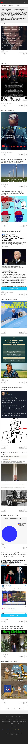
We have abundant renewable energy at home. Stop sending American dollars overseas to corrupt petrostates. (13, 161)
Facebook (4, 729)
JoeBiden (4, 5)
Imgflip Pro (7, 716)
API (7, 723)
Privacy (24, 721)
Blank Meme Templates (7, 719)
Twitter (9, 729)
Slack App (12, 723)
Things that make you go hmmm (11, 231)
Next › (20, 708)
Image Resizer (15, 721)
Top (11, 5)
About (20, 721)
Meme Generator (19, 716)
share (20, 53)
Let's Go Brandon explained (9, 24)
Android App (14, 729)
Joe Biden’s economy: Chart (10, 515)
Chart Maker (23, 719)
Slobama (3, 50)
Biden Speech (5, 64)
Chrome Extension (22, 729)
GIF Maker (13, 716)
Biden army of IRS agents (9, 299)
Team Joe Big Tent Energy (9, 661)
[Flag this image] (26, 54)
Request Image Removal (20, 723)
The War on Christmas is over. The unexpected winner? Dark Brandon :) (12, 627)
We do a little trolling (7, 110)
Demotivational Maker (6, 721)
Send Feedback (14, 726)
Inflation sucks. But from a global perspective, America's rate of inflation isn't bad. (13, 193)
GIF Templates (16, 719)
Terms (4, 723)
